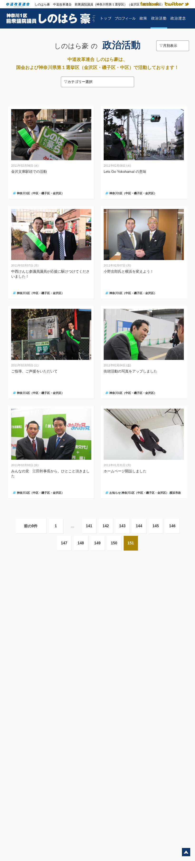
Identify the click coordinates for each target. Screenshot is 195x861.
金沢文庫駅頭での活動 (29, 171)
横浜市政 (175, 492)
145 (155, 526)
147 (64, 543)
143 (122, 526)
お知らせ (115, 492)
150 (114, 543)
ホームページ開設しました (125, 471)
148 (81, 543)
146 (172, 526)
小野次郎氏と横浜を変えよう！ (129, 271)
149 (97, 543)
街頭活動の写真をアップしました (130, 371)
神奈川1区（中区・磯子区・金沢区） (40, 193)
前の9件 (31, 526)
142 (105, 526)
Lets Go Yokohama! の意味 (125, 171)
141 (89, 526)
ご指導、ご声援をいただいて (34, 371)
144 (139, 526)
